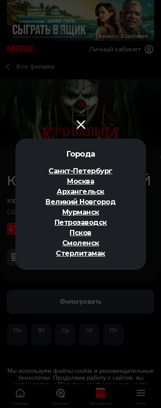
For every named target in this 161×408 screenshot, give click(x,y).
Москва (80, 181)
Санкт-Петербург (80, 171)
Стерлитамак (80, 253)
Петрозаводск (81, 222)
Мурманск (80, 212)
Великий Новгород (80, 202)
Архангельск (80, 191)
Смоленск (80, 243)
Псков (80, 233)
